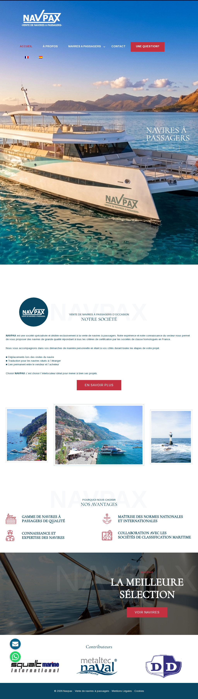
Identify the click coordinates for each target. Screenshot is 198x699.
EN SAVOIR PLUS (99, 385)
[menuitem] (27, 58)
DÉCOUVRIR (168, 148)
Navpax (67, 691)
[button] (15, 656)
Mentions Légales (121, 691)
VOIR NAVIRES (147, 612)
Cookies (139, 691)
